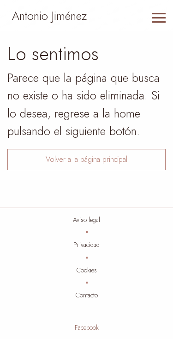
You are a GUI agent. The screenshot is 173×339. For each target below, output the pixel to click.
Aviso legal (86, 219)
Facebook (87, 327)
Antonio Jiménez (49, 15)
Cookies (87, 270)
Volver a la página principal (86, 159)
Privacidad (86, 244)
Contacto (87, 295)
